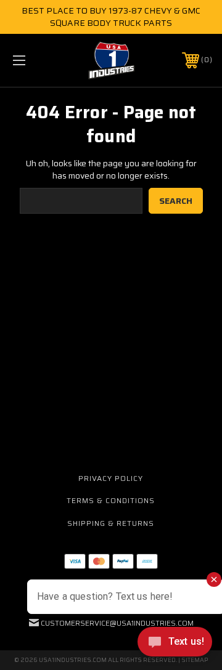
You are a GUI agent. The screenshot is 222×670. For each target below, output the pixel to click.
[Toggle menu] (32, 60)
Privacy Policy (110, 478)
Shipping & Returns (110, 523)
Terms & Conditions (111, 500)
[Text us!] (175, 645)
